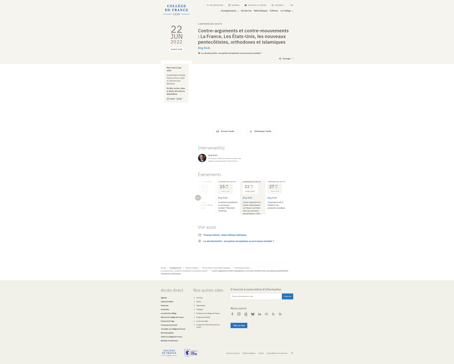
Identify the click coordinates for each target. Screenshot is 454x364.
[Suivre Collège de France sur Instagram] (239, 314)
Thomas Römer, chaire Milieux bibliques (225, 235)
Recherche (246, 10)
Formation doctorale (169, 325)
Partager (287, 58)
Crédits (261, 353)
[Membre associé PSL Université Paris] (191, 353)
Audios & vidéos (257, 5)
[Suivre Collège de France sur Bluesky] (252, 314)
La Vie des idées (202, 321)
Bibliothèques (261, 10)
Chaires (279, 5)
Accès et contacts (233, 353)
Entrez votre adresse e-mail (242, 296)
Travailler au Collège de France (173, 329)
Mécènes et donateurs (169, 341)
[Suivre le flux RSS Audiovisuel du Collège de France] (280, 314)
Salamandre (200, 305)
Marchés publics (167, 333)
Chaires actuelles (191, 268)
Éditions (274, 10)
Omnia (198, 302)
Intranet (199, 298)
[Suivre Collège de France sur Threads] (246, 314)
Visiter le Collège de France (171, 337)
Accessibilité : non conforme (277, 353)
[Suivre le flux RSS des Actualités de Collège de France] (273, 314)
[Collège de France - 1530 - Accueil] (176, 10)
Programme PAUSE (203, 317)
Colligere (199, 309)
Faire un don (239, 325)
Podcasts (164, 305)
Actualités (165, 309)
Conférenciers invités (242, 268)
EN (291, 5)
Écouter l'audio (227, 131)
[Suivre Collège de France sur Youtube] (266, 314)
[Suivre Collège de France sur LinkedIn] (259, 314)
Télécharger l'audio (262, 131)
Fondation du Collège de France (208, 313)
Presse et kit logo (167, 321)
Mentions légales (249, 353)
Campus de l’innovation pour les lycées (208, 326)
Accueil (163, 268)
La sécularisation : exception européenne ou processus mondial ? (231, 53)
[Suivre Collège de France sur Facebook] (232, 314)
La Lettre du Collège (168, 313)
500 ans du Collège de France (172, 317)
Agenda (236, 5)
